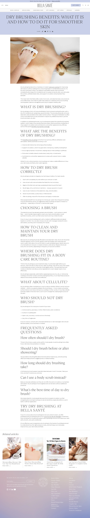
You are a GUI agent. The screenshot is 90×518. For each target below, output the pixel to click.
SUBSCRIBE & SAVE (38, 10)
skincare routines (54, 87)
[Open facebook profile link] (10, 489)
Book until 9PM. (56, 1)
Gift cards (76, 5)
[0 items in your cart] (88, 5)
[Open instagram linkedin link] (12, 489)
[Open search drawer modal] (82, 5)
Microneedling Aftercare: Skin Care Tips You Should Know (12, 463)
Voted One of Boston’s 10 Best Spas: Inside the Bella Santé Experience (55, 463)
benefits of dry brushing (30, 140)
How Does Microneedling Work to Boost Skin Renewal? (34, 462)
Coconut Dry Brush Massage (52, 416)
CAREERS (77, 10)
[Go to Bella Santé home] (45, 5)
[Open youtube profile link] (15, 489)
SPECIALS (69, 10)
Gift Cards (60, 10)
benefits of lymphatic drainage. (41, 126)
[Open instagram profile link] (7, 489)
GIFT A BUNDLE (50, 10)
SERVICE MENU (26, 10)
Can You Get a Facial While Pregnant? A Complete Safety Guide (78, 463)
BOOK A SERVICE (14, 10)
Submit (31, 481)
